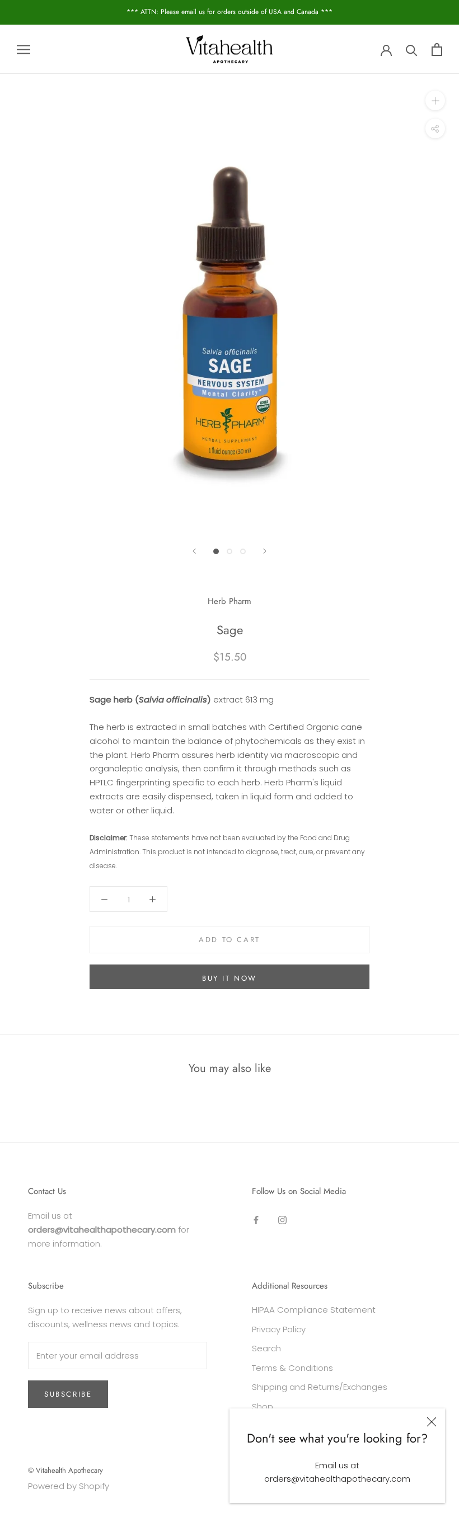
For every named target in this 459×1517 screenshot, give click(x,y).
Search (266, 1348)
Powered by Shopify (68, 1486)
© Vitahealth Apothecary (65, 1470)
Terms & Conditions (292, 1368)
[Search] (412, 49)
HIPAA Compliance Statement (314, 1309)
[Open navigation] (23, 49)
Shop (262, 1406)
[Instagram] (282, 1219)
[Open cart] (437, 49)
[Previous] (194, 551)
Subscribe (68, 1394)
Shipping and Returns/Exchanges (319, 1387)
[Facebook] (256, 1219)
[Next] (264, 551)
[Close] (432, 1422)
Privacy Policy (279, 1329)
